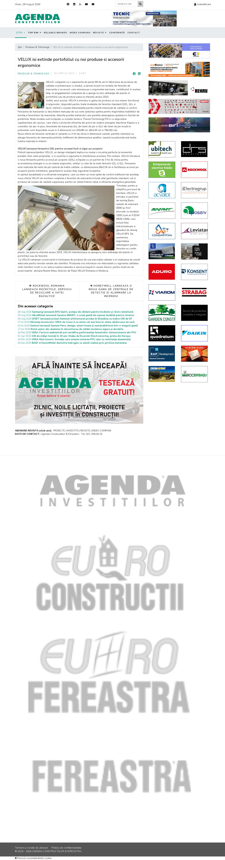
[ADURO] (162, 272)
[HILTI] (179, 106)
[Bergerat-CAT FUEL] (162, 374)
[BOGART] (162, 210)
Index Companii (80, 32)
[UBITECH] (162, 149)
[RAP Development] (162, 353)
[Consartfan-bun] (162, 231)
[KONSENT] (194, 272)
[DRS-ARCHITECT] (194, 149)
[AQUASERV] (194, 210)
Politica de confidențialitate (66, 847)
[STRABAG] (194, 292)
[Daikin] (194, 333)
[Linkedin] (74, 4)
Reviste (98, 32)
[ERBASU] (194, 374)
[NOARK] (162, 170)
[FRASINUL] (162, 251)
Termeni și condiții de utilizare (31, 847)
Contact (133, 32)
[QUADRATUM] (162, 333)
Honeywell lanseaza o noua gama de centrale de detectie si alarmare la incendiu (111, 291)
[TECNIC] (144, 18)
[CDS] (194, 313)
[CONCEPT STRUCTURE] (194, 251)
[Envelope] (93, 4)
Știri (19, 32)
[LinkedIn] (139, 74)
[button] (202, 4)
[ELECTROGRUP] (194, 190)
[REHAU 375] (179, 87)
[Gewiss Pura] (194, 354)
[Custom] (80, 4)
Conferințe (117, 32)
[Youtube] (86, 4)
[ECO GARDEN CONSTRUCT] (162, 313)
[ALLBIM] (179, 124)
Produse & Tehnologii (33, 73)
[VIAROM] (162, 292)
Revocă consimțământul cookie (34, 858)
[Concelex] (179, 50)
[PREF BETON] (179, 69)
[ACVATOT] (162, 190)
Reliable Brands (55, 32)
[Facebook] (68, 4)
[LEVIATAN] (194, 231)
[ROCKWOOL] (194, 170)
